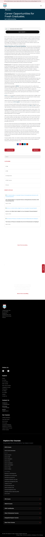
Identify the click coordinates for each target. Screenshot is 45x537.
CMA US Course (8, 503)
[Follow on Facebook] (18, 144)
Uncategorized (8, 175)
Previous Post (9, 150)
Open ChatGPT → (22, 32)
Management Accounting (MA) (11, 475)
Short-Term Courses (10, 522)
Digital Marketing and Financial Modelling (15, 46)
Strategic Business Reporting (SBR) (12, 491)
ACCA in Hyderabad (8, 462)
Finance (10, 180)
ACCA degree (16, 102)
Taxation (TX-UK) (8, 483)
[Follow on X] (22, 144)
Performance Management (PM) (11, 481)
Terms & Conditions (27, 535)
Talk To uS (43, 268)
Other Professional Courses (12, 513)
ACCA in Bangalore (8, 458)
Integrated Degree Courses (12, 517)
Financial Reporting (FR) (9, 485)
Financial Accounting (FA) (10, 477)
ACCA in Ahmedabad (9, 464)
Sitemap (34, 535)
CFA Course (7, 499)
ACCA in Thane (8, 466)
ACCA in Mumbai (8, 454)
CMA (30, 105)
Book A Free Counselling (22, 245)
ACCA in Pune (7, 460)
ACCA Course (8, 447)
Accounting (13, 19)
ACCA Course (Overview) (10, 450)
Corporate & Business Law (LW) (11, 479)
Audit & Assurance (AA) (9, 487)
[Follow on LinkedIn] (25, 144)
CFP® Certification (9, 508)
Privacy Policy (19, 535)
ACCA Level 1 (7, 493)
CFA (35, 105)
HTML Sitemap (39, 535)
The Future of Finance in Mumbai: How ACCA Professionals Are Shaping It (22, 221)
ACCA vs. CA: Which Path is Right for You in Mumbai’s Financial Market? (21, 211)
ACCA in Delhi (7, 456)
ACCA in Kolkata (8, 468)
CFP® (6, 166)
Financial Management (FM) (10, 489)
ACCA (17, 86)
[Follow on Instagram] (20, 144)
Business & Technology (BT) (10, 473)
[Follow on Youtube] (27, 144)
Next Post (37, 150)
